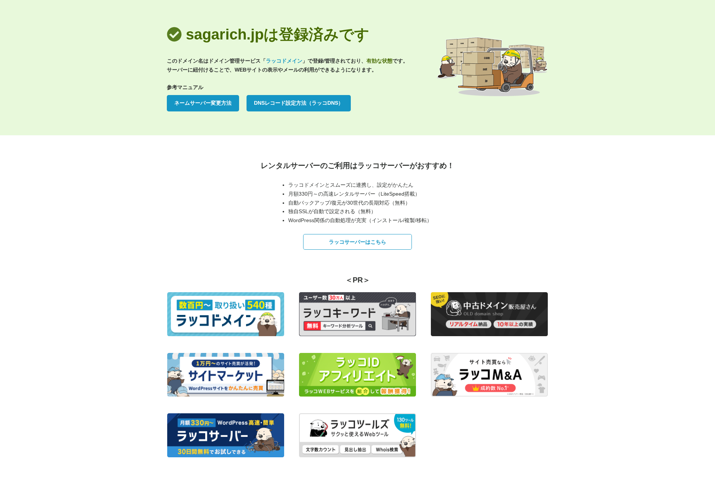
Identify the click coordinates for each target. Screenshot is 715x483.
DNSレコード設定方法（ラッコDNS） (298, 103)
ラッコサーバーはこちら (357, 242)
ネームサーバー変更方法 (203, 103)
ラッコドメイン (284, 61)
